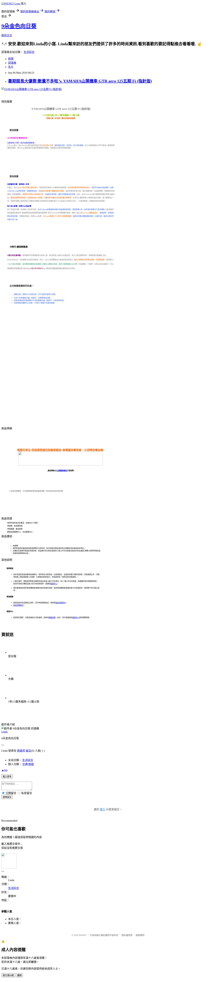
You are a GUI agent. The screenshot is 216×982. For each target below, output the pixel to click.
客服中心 (53, 584)
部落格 (12, 62)
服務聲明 (140, 935)
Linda (4, 731)
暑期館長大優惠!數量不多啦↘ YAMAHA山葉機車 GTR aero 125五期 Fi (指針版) (80, 81)
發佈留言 (7, 797)
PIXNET (83, 935)
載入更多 (7, 776)
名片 (11, 66)
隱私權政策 (127, 935)
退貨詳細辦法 (18, 605)
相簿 (11, 58)
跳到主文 (6, 35)
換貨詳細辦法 (61, 603)
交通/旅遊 (28, 764)
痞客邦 (21, 750)
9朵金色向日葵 (18, 26)
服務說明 (52, 617)
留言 (28, 750)
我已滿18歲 (8, 975)
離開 (19, 975)
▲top (4, 770)
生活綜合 (29, 52)
